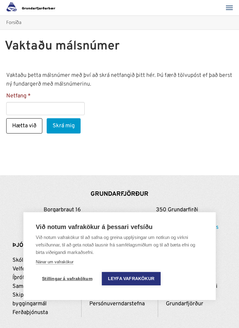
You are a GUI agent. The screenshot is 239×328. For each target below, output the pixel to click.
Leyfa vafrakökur (131, 278)
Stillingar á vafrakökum (67, 278)
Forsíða (13, 23)
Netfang (16, 96)
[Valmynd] (231, 8)
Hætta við (24, 125)
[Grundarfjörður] (32, 8)
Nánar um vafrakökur (54, 262)
